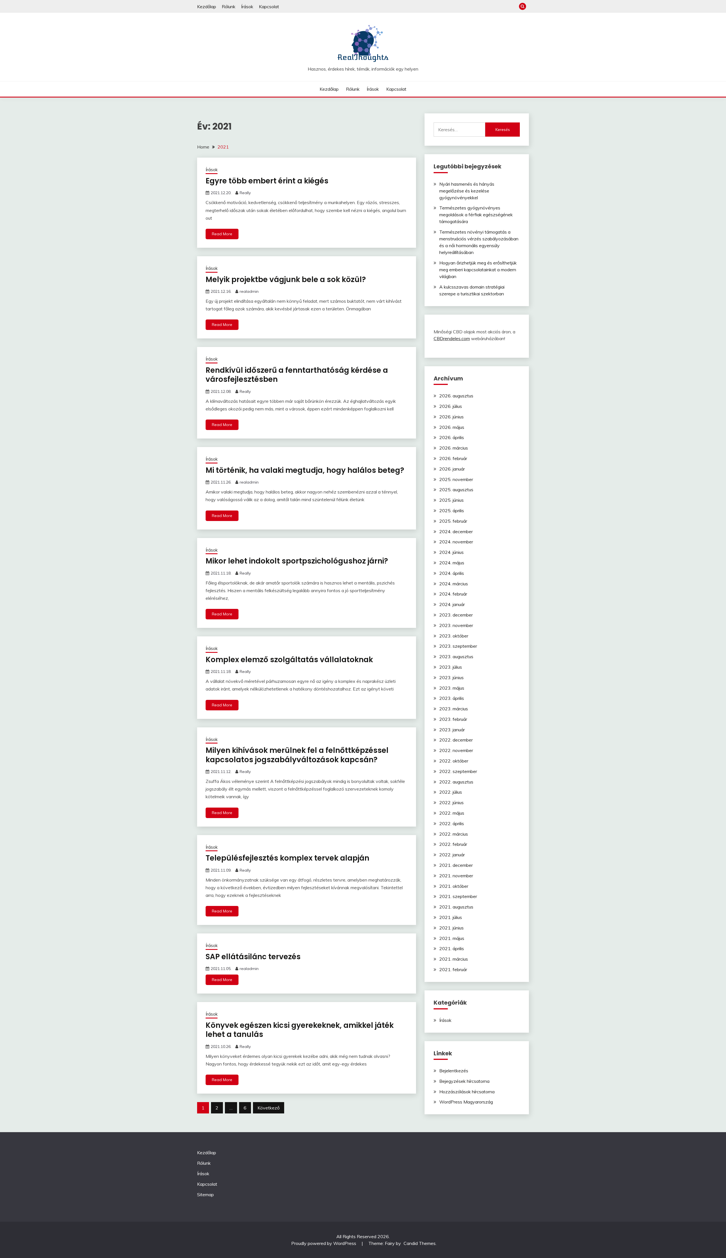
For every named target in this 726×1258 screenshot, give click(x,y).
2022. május (451, 813)
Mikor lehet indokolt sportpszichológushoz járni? (297, 561)
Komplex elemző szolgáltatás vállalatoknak (289, 660)
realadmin (249, 291)
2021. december (456, 865)
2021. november (456, 875)
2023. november (456, 625)
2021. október (453, 886)
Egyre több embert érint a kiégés (267, 181)
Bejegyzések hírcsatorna (464, 1081)
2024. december (456, 531)
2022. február (453, 844)
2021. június (451, 928)
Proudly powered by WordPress (324, 1243)
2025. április (451, 510)
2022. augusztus (456, 782)
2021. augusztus (456, 907)
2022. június (451, 802)
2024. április (451, 573)
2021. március (453, 959)
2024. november (456, 542)
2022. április (451, 823)
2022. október (453, 761)
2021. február (453, 969)
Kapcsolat (269, 6)
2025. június (451, 500)
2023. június (451, 677)
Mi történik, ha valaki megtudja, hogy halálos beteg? (305, 470)
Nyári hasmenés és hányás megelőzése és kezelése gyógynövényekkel (466, 190)
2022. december (456, 740)
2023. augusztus (456, 656)
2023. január (452, 729)
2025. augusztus (456, 489)
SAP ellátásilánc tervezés (253, 957)
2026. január (452, 469)
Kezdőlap (206, 6)
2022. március (453, 834)
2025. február (453, 521)
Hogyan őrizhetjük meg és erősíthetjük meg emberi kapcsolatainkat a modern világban (478, 269)
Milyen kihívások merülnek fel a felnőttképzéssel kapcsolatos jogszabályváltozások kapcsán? (297, 755)
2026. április (451, 437)
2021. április (451, 948)
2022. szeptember (458, 771)
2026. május (451, 427)
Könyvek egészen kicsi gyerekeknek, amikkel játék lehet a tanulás (300, 1030)
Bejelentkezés (453, 1070)
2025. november (456, 479)
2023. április (451, 698)
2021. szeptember (458, 896)
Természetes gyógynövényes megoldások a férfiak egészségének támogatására (476, 214)
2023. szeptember (458, 646)
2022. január (452, 854)
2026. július (450, 406)
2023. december (456, 615)
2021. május (451, 938)
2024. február (453, 594)
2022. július (450, 792)
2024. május (451, 563)
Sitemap (205, 1194)
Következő (269, 1108)
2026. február (453, 458)
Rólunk (228, 6)
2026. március (453, 448)
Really (245, 192)
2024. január (452, 604)
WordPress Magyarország (466, 1102)
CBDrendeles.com (452, 338)
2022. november (456, 750)
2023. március (453, 708)
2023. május (451, 688)
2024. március (453, 583)
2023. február (453, 719)
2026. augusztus (456, 396)
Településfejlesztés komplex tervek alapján (287, 858)
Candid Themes (420, 1243)
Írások (247, 6)
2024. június (451, 552)
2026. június (451, 417)
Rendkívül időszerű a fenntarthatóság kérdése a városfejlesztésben (297, 375)
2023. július (450, 667)
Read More (222, 233)
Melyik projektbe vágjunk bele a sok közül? (286, 279)
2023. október (453, 636)
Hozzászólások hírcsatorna (467, 1091)
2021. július (450, 917)
